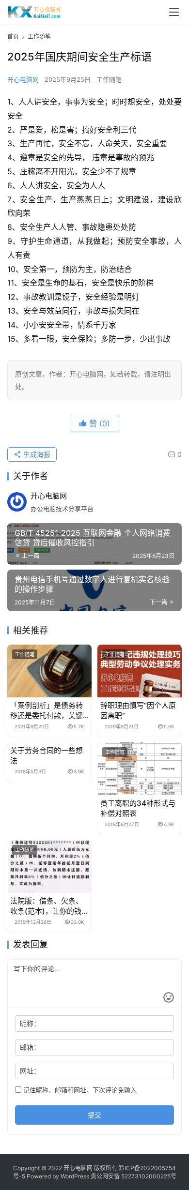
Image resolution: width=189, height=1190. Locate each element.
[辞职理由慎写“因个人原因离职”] (139, 671)
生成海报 (35, 454)
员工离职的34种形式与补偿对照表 (137, 808)
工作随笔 (109, 79)
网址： (30, 1071)
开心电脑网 (23, 79)
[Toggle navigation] (174, 12)
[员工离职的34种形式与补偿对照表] (139, 768)
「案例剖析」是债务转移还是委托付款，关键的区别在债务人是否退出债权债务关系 (46, 711)
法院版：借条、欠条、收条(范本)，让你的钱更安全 (49, 906)
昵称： (30, 1023)
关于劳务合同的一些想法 (46, 755)
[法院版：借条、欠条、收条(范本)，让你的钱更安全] (49, 866)
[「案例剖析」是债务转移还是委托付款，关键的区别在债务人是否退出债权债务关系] (49, 671)
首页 (13, 36)
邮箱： (30, 1047)
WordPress (75, 1176)
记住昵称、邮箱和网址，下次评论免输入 (79, 1090)
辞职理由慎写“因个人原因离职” (138, 710)
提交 (94, 1115)
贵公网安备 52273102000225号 (133, 1176)
